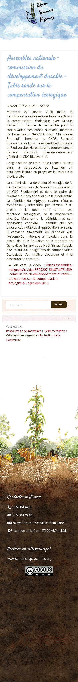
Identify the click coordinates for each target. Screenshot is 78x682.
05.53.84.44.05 (21, 507)
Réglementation (54, 331)
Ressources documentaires (23, 331)
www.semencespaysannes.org (29, 559)
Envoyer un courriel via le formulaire (37, 523)
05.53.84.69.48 (21, 515)
